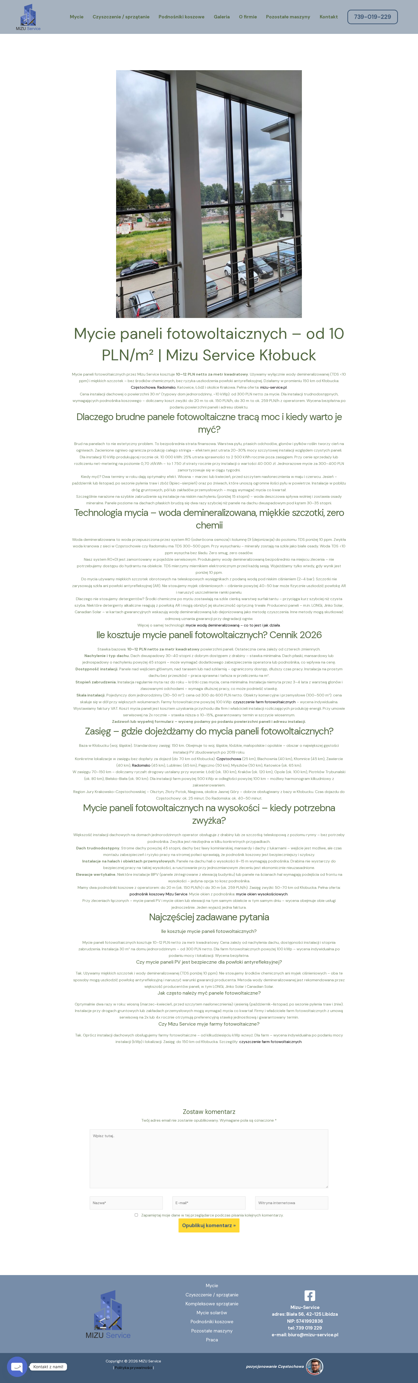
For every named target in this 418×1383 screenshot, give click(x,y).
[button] (378, 17)
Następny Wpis (338, 1077)
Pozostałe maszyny (288, 17)
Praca (212, 1340)
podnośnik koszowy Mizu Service (158, 894)
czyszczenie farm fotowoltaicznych (264, 701)
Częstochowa (143, 387)
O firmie (248, 17)
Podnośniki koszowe (181, 17)
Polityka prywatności (134, 1367)
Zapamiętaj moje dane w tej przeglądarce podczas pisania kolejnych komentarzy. (212, 1215)
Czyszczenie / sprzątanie (121, 17)
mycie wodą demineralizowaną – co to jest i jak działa (233, 625)
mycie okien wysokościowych (262, 894)
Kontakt (329, 17)
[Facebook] (310, 1296)
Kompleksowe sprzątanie (212, 1304)
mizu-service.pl (273, 387)
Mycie (76, 17)
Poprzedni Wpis (80, 1077)
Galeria (222, 17)
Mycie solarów (212, 1313)
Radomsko (166, 387)
